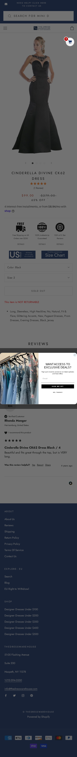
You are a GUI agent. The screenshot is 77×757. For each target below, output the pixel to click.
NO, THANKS (57, 392)
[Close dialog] (75, 355)
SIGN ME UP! (58, 386)
